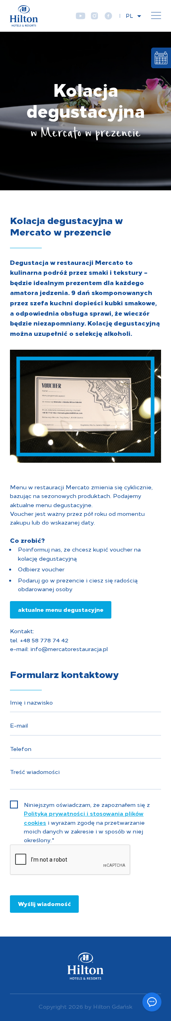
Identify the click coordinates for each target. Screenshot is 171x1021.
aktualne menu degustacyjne (60, 609)
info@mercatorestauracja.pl (68, 649)
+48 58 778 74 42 (44, 640)
